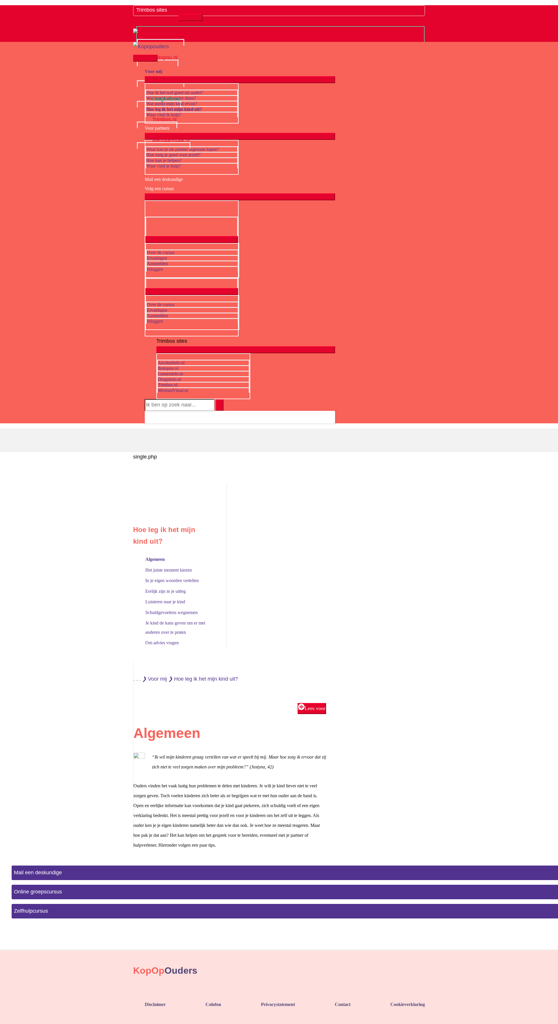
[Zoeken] (219, 405)
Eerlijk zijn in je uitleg (165, 591)
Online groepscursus (38, 892)
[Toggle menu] (190, 17)
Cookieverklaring (407, 1004)
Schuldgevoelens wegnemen (171, 612)
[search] (179, 405)
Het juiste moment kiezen (168, 570)
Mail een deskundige (38, 872)
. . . (137, 679)
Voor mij (157, 679)
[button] (150, 417)
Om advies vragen (162, 642)
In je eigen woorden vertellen (172, 580)
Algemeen (155, 559)
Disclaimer (155, 1004)
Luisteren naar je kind (165, 601)
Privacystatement (278, 1004)
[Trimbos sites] (157, 16)
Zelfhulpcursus (31, 911)
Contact (342, 1004)
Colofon (213, 1004)
